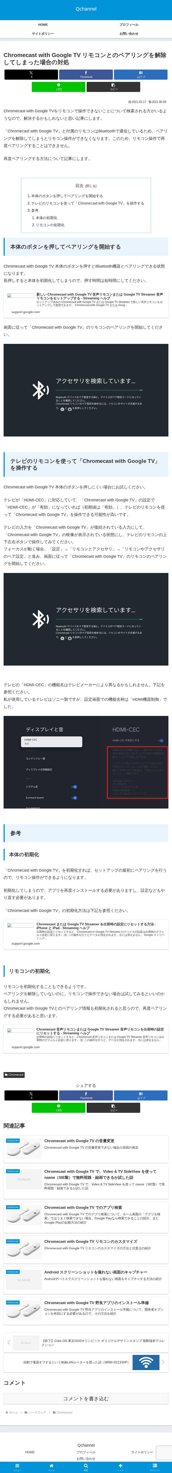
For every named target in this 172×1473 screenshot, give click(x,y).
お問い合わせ (86, 1458)
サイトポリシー (142, 1452)
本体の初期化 (46, 218)
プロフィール (86, 1452)
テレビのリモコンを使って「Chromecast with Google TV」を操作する (87, 203)
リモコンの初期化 (50, 225)
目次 (79, 185)
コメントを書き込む (86, 1398)
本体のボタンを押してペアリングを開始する (67, 196)
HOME (29, 1452)
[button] (113, 87)
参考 (35, 210)
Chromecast (16, 1074)
